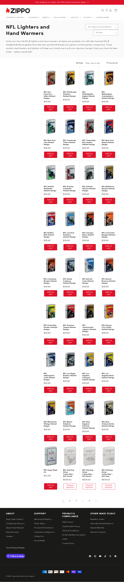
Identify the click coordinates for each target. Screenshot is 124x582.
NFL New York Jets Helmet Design (50, 142)
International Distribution (101, 523)
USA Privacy (67, 522)
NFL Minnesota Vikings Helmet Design (50, 424)
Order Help (39, 523)
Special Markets (97, 528)
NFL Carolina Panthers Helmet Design (69, 235)
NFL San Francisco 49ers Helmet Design (49, 95)
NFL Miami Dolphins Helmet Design (69, 424)
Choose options (70, 486)
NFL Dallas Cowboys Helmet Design (69, 281)
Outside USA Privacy (71, 526)
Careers (9, 536)
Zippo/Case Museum (15, 528)
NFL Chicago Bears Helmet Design (88, 235)
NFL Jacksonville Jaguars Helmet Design (89, 328)
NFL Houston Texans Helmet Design (69, 327)
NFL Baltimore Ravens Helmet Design (108, 189)
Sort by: (79, 63)
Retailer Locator (97, 519)
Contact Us (39, 536)
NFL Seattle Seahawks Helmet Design (50, 189)
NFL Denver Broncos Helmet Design (108, 281)
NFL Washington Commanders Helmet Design (108, 95)
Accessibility (39, 541)
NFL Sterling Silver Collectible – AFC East (107, 473)
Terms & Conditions (70, 531)
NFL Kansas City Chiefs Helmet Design (108, 327)
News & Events (12, 532)
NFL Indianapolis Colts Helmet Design (49, 377)
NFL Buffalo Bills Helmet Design (49, 235)
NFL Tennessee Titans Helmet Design (69, 142)
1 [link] (63, 501)
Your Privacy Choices (15, 548)
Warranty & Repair (42, 519)
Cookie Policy (68, 543)
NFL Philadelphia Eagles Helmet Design (88, 95)
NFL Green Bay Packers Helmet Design (50, 327)
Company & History (14, 523)
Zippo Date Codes (14, 519)
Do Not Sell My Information (73, 535)
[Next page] (96, 501)
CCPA (64, 539)
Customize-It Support (43, 532)
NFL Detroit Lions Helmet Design (88, 281)
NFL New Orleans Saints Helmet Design (108, 424)
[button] (16, 17)
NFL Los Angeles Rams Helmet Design (108, 376)
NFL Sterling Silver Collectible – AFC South (68, 473)
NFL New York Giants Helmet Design (108, 142)
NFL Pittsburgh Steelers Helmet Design (69, 94)
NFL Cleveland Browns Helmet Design (50, 281)
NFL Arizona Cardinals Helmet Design (69, 189)
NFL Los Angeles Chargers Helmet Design (88, 377)
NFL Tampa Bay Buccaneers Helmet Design (89, 142)
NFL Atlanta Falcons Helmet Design (89, 189)
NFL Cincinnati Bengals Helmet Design (108, 235)
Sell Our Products (98, 532)
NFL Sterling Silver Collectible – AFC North (87, 473)
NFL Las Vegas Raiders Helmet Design (70, 376)
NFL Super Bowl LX (50, 471)
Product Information (43, 528)
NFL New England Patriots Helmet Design (88, 425)
